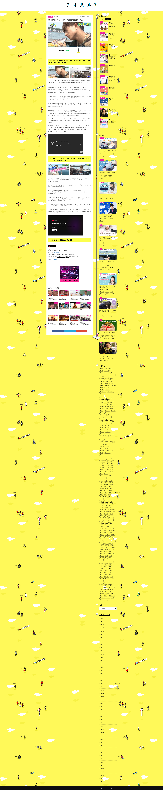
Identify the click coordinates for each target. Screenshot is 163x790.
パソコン (102, 448)
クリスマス (102, 358)
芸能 (110, 568)
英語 (106, 570)
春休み (109, 541)
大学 (101, 513)
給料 (101, 566)
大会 (114, 511)
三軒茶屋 (111, 482)
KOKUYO (102, 379)
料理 (111, 536)
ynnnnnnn (107, 385)
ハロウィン (110, 450)
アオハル (108, 389)
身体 (112, 576)
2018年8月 (101, 742)
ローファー (102, 480)
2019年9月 (101, 699)
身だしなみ (107, 576)
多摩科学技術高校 (108, 511)
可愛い (112, 503)
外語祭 (112, 509)
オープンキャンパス (110, 404)
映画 (101, 541)
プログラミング (110, 461)
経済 (110, 564)
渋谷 (114, 553)
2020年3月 (101, 680)
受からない (108, 501)
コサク (102, 421)
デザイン (102, 438)
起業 (101, 576)
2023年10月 (101, 631)
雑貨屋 (110, 585)
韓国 (101, 589)
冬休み (106, 490)
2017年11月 (101, 771)
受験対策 (102, 503)
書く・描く (74, 9)
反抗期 (102, 501)
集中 (112, 583)
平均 (107, 524)
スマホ (107, 433)
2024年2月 (101, 618)
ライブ (112, 475)
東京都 (107, 545)
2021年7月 (101, 647)
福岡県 (107, 562)
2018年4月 (101, 755)
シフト (102, 427)
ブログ (55, 259)
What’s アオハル (49, 788)
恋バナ (113, 240)
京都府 (112, 484)
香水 (110, 591)
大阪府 (102, 515)
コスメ (107, 421)
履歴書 (110, 522)
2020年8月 (101, 663)
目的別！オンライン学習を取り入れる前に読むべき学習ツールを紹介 (107, 145)
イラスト (108, 400)
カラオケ (107, 412)
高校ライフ (62, 9)
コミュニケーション (76, 16)
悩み (109, 293)
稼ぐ (101, 564)
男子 (106, 557)
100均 (102, 368)
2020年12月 (101, 654)
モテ (101, 473)
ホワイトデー (103, 469)
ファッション (103, 265)
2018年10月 (101, 735)
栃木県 (102, 547)
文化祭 (102, 536)
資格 (110, 574)
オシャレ (102, 406)
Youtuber (102, 387)
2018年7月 (101, 745)
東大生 (112, 545)
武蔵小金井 (108, 549)
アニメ (111, 393)
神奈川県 (102, 562)
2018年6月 (101, 748)
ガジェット (108, 410)
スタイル (102, 431)
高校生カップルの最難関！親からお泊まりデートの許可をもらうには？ (112, 57)
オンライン (102, 408)
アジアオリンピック (104, 393)
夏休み (107, 509)
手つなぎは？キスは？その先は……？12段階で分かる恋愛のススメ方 (112, 25)
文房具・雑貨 (103, 43)
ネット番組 (113, 442)
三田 (101, 482)
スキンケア (108, 429)
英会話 (102, 570)
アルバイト (102, 398)
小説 (101, 522)
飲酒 (106, 591)
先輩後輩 (102, 488)
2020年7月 (101, 667)
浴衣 (105, 553)
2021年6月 (101, 650)
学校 (106, 517)
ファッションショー (104, 454)
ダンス (112, 433)
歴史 (114, 549)
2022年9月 (101, 644)
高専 (101, 595)
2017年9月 (101, 778)
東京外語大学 (110, 543)
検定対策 (112, 547)
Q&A (111, 381)
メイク (112, 471)
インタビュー (112, 402)
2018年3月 (101, 758)
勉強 (101, 176)
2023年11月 (101, 627)
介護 (101, 486)
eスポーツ (101, 9)
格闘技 (107, 547)
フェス (111, 454)
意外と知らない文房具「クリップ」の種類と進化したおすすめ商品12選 (112, 47)
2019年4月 (101, 716)
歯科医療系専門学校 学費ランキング (112, 99)
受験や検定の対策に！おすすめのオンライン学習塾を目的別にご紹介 (107, 167)
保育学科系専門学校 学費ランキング (112, 88)
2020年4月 (101, 677)
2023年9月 (101, 634)
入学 (107, 488)
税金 (112, 562)
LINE (107, 379)
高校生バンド (112, 595)
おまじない (113, 406)
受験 (105, 176)
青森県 (106, 587)
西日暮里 (106, 572)
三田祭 (106, 482)
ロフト (108, 480)
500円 (102, 370)
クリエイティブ (103, 414)
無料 (111, 555)
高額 (113, 597)
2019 (106, 368)
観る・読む (87, 9)
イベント (102, 400)
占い (110, 496)
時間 (114, 541)
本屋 (105, 543)
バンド (102, 452)
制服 (106, 492)
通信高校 (107, 578)
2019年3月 (101, 719)
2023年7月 (101, 640)
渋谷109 (102, 555)
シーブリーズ (108, 425)
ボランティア (109, 467)
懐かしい (106, 532)
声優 (111, 507)
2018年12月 (101, 729)
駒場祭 (108, 593)
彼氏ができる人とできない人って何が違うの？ (112, 121)
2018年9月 (101, 739)
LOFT (112, 379)
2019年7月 (101, 706)
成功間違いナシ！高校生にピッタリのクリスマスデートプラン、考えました (112, 112)
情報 (105, 530)
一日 (113, 480)
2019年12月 (101, 690)
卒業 (106, 496)
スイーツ (102, 429)
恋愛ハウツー (103, 269)
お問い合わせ (78, 788)
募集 (105, 494)
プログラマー (103, 461)
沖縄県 (106, 551)
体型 (110, 486)
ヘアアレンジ (103, 465)
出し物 (111, 490)
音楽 (112, 589)
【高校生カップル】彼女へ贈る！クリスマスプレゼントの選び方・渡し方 (107, 327)
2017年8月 (101, 781)
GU (111, 377)
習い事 (102, 568)
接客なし (108, 534)
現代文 (102, 557)
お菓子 (102, 410)
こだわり (112, 421)
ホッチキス (102, 467)
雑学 (101, 585)
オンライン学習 (110, 408)
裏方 (101, 572)
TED (112, 383)
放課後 (112, 218)
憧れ (101, 532)
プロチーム (110, 463)
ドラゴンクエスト (109, 440)
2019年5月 (101, 712)
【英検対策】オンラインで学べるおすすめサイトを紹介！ (107, 189)
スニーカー (108, 431)
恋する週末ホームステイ (110, 526)
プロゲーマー (103, 463)
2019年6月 (101, 709)
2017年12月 (101, 768)
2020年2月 (101, 683)
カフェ (102, 412)
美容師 (110, 566)
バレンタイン (103, 450)
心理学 (102, 526)
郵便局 (102, 583)
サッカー (102, 425)
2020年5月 (101, 673)
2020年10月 (101, 657)
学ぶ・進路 (68, 9)
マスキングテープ (111, 469)
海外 (110, 553)
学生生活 (83, 16)
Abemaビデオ (56, 252)
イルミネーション (104, 402)
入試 (111, 488)
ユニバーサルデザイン (104, 475)
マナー (102, 471)
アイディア (108, 387)
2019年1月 (101, 726)
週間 (108, 19)
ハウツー (108, 446)
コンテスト (112, 423)
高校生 (89, 16)
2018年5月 (101, 752)
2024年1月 (101, 621)
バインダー (102, 446)
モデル (106, 473)
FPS (101, 377)
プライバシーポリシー (59, 788)
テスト (107, 438)
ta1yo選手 (106, 383)
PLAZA (107, 381)
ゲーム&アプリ (94, 9)
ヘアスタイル (110, 465)
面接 (110, 587)
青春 (101, 587)
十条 (110, 494)
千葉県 (102, 496)
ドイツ (102, 440)
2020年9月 (101, 660)
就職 (105, 522)
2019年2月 (101, 722)
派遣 (101, 553)
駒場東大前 (102, 593)
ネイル (107, 442)
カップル (113, 410)
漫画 (107, 555)
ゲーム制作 (102, 419)
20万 (111, 368)
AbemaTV (107, 370)
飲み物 (102, 591)
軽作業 (102, 578)
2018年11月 (101, 732)
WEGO (102, 385)
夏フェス (102, 509)
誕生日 (102, 574)
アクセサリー (111, 391)
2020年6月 (101, 670)
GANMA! (106, 377)
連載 (112, 578)
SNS (101, 383)
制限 (110, 492)
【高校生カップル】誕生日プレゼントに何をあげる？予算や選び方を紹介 (107, 280)
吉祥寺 (102, 505)
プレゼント (102, 289)
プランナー (102, 459)
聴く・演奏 (81, 9)
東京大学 (102, 545)
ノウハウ (102, 444)
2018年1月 (101, 765)
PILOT (102, 381)
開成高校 (107, 583)
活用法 (111, 551)
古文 (107, 503)
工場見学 (102, 524)
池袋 (101, 551)
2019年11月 (101, 693)
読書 (106, 574)
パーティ (108, 444)
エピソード (102, 404)
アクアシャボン (103, 391)
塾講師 (107, 507)
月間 (113, 19)
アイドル (102, 389)
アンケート (109, 398)
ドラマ (102, 442)
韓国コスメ (107, 589)
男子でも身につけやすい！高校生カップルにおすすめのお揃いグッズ (107, 256)
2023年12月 (101, 624)
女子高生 (102, 240)
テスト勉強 (113, 438)
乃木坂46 (106, 484)
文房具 (107, 536)
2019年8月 (101, 703)
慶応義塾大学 (111, 530)
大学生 (112, 513)
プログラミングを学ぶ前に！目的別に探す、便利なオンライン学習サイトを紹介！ (107, 209)
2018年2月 (101, 762)
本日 (102, 19)
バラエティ (108, 448)
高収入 (113, 593)
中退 (101, 484)
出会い (102, 492)
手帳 (111, 532)
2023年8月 (101, 637)
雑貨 (105, 585)
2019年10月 (101, 696)
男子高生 (111, 557)
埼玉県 (102, 507)
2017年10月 (101, 775)
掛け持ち (102, 534)
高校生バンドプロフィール (105, 597)
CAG (112, 372)
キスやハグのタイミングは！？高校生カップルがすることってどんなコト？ (112, 36)
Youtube (113, 385)
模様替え (102, 549)
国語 (106, 505)
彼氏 (111, 524)
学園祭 (102, 517)
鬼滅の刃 (105, 599)
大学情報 (106, 513)
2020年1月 (101, 686)
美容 (105, 566)
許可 (111, 572)
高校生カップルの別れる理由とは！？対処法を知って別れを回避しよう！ (107, 305)
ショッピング (108, 427)
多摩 (101, 511)
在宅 (110, 505)
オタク (107, 406)
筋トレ (106, 564)
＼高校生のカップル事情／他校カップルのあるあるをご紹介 (112, 78)
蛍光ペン (111, 570)
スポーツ (102, 433)
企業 (105, 486)
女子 (106, 515)
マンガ (107, 471)
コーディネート (110, 419)
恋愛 (102, 32)
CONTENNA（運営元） (69, 788)
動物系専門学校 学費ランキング (112, 67)
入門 (101, 490)
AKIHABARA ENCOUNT (105, 372)
